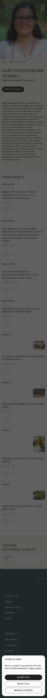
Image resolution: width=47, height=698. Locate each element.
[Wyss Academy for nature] (39, 9)
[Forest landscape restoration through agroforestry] (23, 505)
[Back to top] (40, 581)
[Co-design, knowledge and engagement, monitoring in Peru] (23, 355)
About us (13, 62)
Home (4, 62)
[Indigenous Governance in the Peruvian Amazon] (23, 454)
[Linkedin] (23, 559)
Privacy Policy (35, 668)
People (23, 62)
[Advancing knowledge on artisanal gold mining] (23, 403)
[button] (23, 198)
